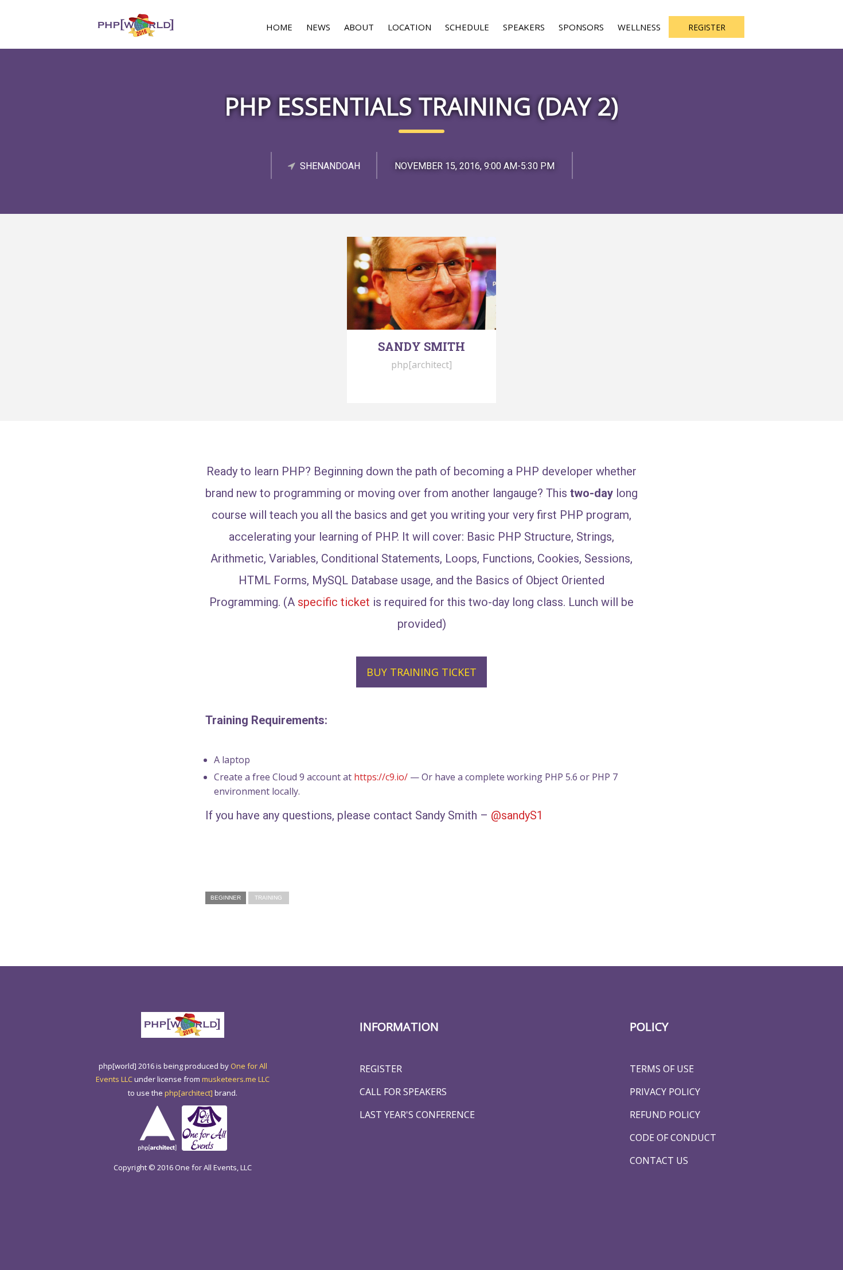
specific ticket (334, 602)
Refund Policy (665, 1114)
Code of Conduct (673, 1137)
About (359, 27)
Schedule (467, 27)
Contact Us (659, 1160)
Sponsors (581, 27)
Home (279, 27)
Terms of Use (662, 1068)
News (318, 27)
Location (409, 27)
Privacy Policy (665, 1091)
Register (706, 27)
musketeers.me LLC (236, 1079)
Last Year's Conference (417, 1114)
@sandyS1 (517, 815)
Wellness (639, 27)
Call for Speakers (403, 1091)
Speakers (524, 27)
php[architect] (189, 1093)
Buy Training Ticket (421, 672)
